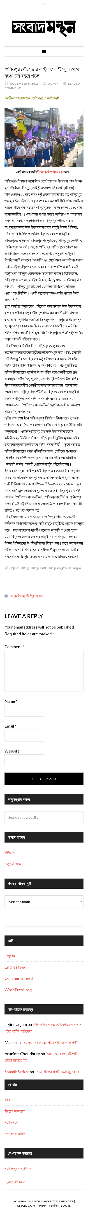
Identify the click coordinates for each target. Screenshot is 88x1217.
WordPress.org (18, 989)
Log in (10, 955)
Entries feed (15, 967)
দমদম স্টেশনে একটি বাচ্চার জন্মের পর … (59, 1071)
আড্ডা (8, 1099)
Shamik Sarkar (17, 1071)
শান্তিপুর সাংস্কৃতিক (57, 568)
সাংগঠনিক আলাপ (15, 1133)
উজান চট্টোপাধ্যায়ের (49, 171)
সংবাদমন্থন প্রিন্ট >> (18, 1168)
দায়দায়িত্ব (54, 1205)
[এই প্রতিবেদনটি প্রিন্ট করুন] (6, 595)
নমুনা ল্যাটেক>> (15, 1181)
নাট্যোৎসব (15, 568)
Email (10, 725)
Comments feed (19, 978)
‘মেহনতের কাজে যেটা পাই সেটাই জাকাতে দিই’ (49, 1042)
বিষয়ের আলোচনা (15, 1111)
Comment (14, 646)
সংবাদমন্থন (44, 28)
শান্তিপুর (25, 568)
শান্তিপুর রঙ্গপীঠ (38, 568)
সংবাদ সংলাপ (12, 1122)
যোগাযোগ (41, 1205)
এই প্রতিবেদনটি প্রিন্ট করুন (26, 595)
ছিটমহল (9, 852)
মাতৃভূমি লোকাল (14, 863)
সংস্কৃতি (77, 568)
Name (11, 701)
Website (12, 750)
